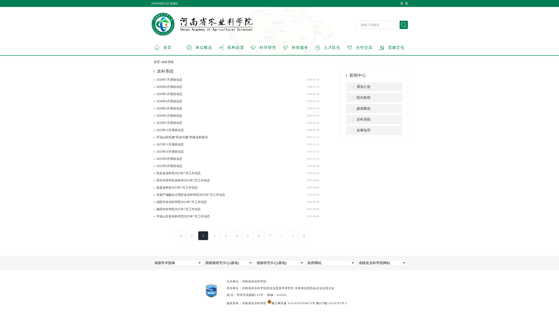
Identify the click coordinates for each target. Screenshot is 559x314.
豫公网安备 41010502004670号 (293, 303)
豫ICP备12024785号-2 (331, 303)
